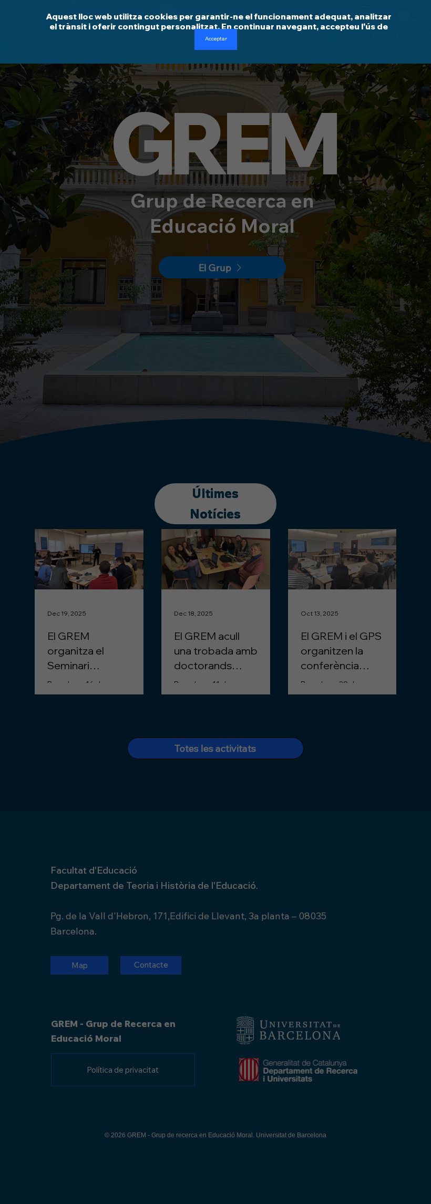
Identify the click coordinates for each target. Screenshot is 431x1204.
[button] (215, 39)
